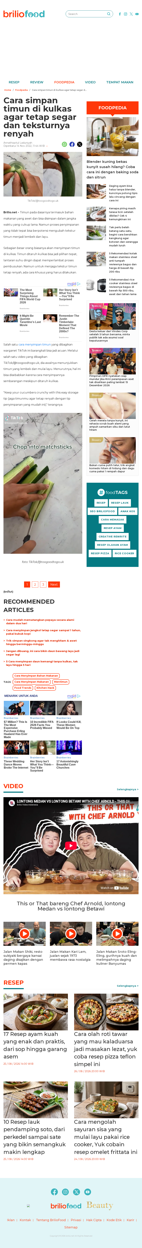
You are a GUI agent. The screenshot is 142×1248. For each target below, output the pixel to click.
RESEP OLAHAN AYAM (112, 544)
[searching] (108, 14)
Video (90, 82)
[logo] (24, 13)
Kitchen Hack (45, 687)
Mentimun (61, 681)
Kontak (25, 1220)
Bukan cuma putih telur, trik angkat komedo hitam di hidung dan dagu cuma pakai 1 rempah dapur (112, 468)
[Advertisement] (71, 53)
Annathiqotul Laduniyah (17, 142)
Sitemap (71, 1227)
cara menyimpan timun (35, 344)
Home (7, 90)
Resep (14, 82)
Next (54, 584)
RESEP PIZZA (100, 553)
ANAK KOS (128, 511)
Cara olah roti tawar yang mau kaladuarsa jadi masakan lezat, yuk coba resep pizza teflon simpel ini (105, 1049)
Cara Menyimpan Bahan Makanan (36, 675)
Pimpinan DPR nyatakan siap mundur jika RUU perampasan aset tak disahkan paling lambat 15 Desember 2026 (111, 380)
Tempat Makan (119, 82)
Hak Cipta (94, 1220)
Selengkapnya (126, 789)
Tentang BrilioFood (51, 1220)
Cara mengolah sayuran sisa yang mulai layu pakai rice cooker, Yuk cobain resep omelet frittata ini (105, 1137)
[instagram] (125, 13)
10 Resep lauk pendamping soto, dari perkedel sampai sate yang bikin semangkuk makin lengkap (34, 1137)
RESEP (101, 502)
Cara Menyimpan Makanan (31, 681)
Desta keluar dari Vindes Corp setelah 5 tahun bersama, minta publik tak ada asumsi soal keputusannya (109, 336)
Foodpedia (64, 82)
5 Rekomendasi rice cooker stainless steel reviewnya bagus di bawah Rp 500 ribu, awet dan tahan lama (123, 287)
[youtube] (137, 13)
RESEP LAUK (120, 502)
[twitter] (131, 13)
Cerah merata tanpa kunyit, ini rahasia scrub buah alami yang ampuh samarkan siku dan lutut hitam (109, 425)
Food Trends (22, 687)
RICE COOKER (124, 553)
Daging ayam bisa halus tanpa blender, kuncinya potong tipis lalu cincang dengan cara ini (123, 193)
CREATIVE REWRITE (113, 536)
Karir (130, 1220)
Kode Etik (114, 1220)
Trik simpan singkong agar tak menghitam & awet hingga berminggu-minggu (41, 642)
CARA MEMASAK (112, 519)
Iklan (11, 1220)
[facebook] (119, 13)
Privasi (76, 1220)
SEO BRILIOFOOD (102, 511)
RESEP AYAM (113, 528)
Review (36, 82)
